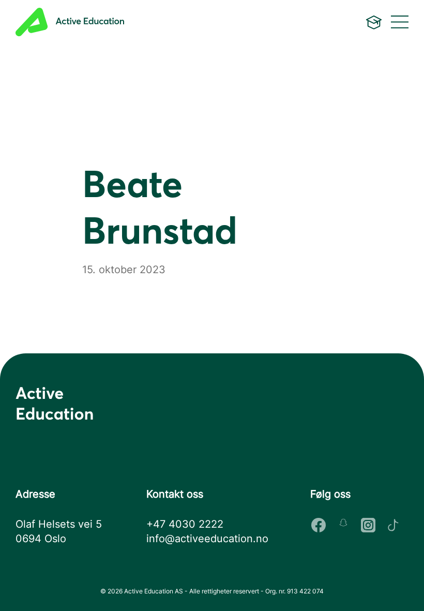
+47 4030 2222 (184, 524)
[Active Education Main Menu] (374, 22)
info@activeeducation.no (207, 538)
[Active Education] (128, 22)
